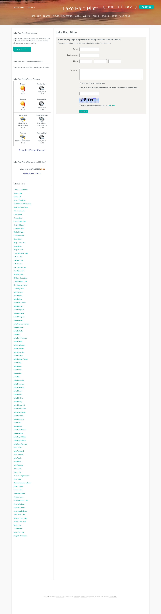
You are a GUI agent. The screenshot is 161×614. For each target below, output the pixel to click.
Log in (111, 7)
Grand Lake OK (19, 271)
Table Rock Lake (19, 515)
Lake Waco (17, 462)
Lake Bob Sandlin (20, 303)
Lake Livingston (19, 387)
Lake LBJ (17, 377)
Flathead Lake (18, 260)
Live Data (31, 7)
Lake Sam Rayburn (20, 444)
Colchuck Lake (19, 235)
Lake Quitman (18, 433)
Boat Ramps (19, 7)
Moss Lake (17, 472)
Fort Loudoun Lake (20, 267)
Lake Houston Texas (21, 359)
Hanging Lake (18, 274)
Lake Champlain (19, 317)
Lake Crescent (18, 320)
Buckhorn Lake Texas (21, 207)
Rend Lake (17, 479)
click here (111, 105)
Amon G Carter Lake (21, 190)
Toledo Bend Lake (20, 522)
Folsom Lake (18, 264)
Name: (75, 49)
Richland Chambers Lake (22, 483)
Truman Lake (18, 529)
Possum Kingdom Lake (21, 476)
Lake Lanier (17, 370)
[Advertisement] (32, 560)
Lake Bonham (18, 306)
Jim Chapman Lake (20, 285)
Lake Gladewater (19, 345)
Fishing (96, 16)
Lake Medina (18, 394)
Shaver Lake (18, 490)
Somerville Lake (19, 504)
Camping (105, 16)
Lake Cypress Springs (21, 324)
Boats (114, 16)
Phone (75, 61)
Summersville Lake (20, 511)
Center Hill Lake (19, 225)
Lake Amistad (18, 292)
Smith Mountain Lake (21, 500)
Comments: (74, 70)
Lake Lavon (17, 373)
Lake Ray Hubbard (20, 437)
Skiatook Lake (18, 497)
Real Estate (66, 16)
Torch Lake (17, 525)
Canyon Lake (18, 218)
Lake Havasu (18, 356)
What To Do (125, 16)
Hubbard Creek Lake (20, 278)
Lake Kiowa (17, 366)
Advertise (146, 7)
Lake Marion (18, 391)
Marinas (86, 16)
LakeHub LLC (60, 596)
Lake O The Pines (20, 409)
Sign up (128, 7)
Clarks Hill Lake (19, 232)
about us (76, 596)
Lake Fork (17, 334)
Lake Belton (18, 299)
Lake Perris (17, 423)
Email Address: (72, 55)
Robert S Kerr (18, 486)
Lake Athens (18, 295)
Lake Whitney (18, 465)
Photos (46, 16)
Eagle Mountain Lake (21, 253)
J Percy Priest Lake (20, 281)
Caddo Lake (18, 214)
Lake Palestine (19, 419)
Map (39, 16)
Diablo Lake (18, 246)
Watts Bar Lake (19, 532)
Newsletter (22, 49)
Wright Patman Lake (20, 536)
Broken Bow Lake (20, 200)
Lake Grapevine (19, 352)
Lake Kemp (17, 363)
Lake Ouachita (18, 416)
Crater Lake (17, 239)
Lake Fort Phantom (20, 338)
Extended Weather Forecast (32, 150)
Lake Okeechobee (20, 412)
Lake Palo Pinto (80, 8)
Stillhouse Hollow (19, 507)
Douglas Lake (18, 250)
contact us (84, 596)
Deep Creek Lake (19, 243)
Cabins (77, 16)
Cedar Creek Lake (20, 221)
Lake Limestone (19, 384)
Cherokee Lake (19, 228)
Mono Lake (17, 469)
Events (56, 16)
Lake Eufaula (18, 331)
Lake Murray (18, 401)
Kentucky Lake (19, 289)
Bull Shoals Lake (19, 211)
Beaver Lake (18, 193)
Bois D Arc (17, 197)
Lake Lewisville (19, 380)
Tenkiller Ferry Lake (20, 518)
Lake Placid (18, 426)
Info (33, 16)
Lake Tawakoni (19, 451)
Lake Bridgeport (19, 310)
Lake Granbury (19, 349)
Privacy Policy (113, 596)
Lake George (18, 341)
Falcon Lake (18, 257)
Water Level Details (32, 173)
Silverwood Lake (19, 493)
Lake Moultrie (18, 398)
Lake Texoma (18, 455)
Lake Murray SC (19, 405)
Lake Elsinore (18, 327)
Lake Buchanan (19, 313)
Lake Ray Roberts (20, 440)
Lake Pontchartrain (20, 430)
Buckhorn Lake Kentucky (22, 204)
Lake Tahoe (17, 447)
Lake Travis (18, 458)
